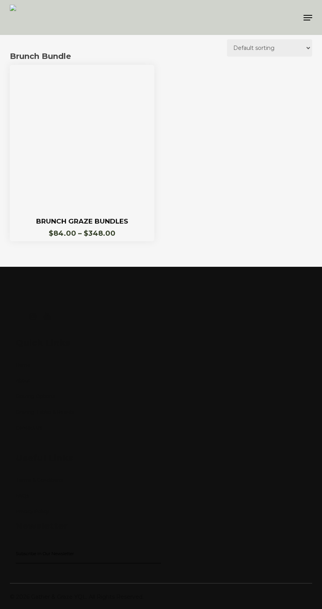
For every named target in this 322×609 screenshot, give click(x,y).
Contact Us (29, 428)
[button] (308, 18)
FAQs (22, 496)
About (23, 380)
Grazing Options (35, 396)
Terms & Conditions (39, 480)
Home (23, 365)
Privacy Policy (32, 511)
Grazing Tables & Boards (45, 412)
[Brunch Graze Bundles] (82, 137)
